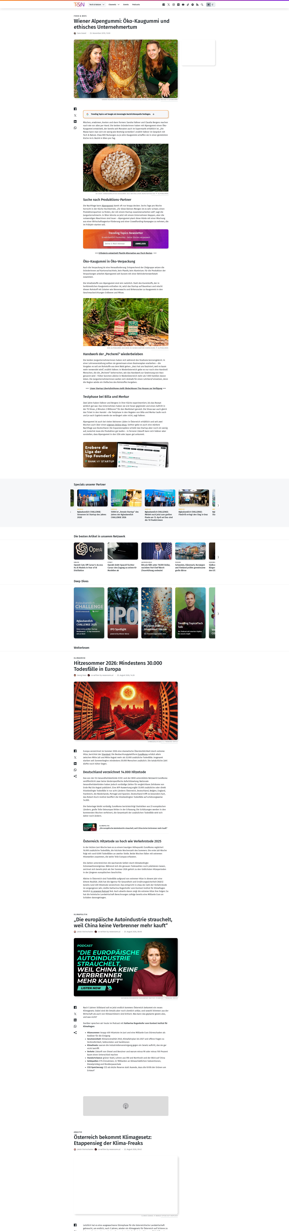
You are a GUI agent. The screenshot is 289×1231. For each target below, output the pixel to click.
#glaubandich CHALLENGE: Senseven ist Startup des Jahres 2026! (91, 515)
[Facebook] (164, 5)
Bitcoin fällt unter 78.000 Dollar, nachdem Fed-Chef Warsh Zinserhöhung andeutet (155, 568)
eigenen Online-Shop (117, 425)
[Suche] (202, 5)
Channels (112, 4)
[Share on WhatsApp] (75, 128)
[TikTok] (188, 5)
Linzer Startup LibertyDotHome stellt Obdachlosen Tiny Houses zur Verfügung (126, 388)
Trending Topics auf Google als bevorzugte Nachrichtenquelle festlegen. (121, 114)
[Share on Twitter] (75, 115)
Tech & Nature (95, 4)
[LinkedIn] (178, 5)
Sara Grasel (81, 33)
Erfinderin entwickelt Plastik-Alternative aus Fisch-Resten (125, 253)
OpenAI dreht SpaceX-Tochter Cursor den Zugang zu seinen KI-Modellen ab (122, 568)
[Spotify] (192, 5)
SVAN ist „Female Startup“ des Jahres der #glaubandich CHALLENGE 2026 (125, 515)
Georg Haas (81, 675)
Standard (106, 754)
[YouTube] (183, 5)
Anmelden (140, 243)
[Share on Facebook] (75, 109)
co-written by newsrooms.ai (102, 675)
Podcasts (136, 4)
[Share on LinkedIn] (75, 121)
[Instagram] (173, 5)
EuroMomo (143, 754)
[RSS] (197, 5)
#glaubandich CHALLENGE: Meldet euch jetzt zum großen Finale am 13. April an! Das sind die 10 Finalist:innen (159, 516)
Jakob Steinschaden (85, 932)
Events (126, 4)
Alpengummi (107, 205)
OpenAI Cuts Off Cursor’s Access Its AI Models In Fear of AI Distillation (88, 568)
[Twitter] (168, 5)
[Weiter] (218, 505)
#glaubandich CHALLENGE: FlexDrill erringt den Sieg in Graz (193, 513)
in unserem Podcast (100, 891)
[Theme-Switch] (210, 5)
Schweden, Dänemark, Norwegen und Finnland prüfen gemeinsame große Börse (190, 568)
